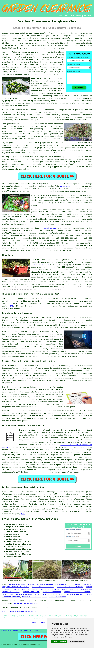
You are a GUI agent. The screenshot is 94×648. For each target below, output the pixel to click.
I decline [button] (63, 641)
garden (66, 33)
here (23, 514)
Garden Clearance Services (45, 589)
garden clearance (53, 86)
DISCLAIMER (87, 16)
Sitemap (3, 630)
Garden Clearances (52, 592)
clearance (49, 136)
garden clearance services (74, 241)
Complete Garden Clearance (15, 587)
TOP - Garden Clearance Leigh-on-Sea (19, 612)
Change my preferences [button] (76, 641)
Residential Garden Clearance (49, 594)
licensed (85, 98)
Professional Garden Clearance (17, 594)
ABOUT (72, 16)
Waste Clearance (70, 589)
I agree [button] (55, 641)
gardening (44, 41)
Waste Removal (34, 630)
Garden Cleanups (21, 589)
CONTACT (78, 16)
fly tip (75, 103)
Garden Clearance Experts (21, 584)
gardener (54, 134)
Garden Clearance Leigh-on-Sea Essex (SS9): (24, 33)
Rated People (66, 186)
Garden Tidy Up (31, 592)
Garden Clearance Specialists (51, 584)
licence (34, 91)
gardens (5, 69)
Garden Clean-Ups (75, 594)
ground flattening (28, 442)
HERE (11, 306)
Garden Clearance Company (70, 587)
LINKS (66, 16)
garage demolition (53, 462)
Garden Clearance (13, 630)
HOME (60, 16)
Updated (26, 630)
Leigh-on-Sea (50, 228)
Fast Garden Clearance (80, 584)
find (10, 492)
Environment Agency (11, 308)
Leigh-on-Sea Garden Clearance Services (30, 519)
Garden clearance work (13, 228)
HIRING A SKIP (41, 265)
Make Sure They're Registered (46, 78)
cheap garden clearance (41, 447)
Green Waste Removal (43, 587)
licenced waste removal (31, 445)
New (21, 630)
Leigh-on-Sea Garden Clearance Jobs (31, 603)
